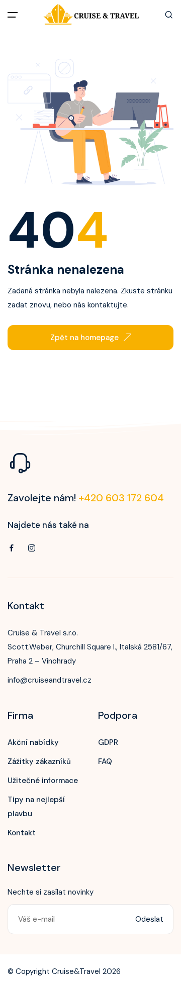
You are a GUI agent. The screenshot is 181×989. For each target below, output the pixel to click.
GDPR (108, 742)
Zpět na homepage (84, 338)
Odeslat (149, 919)
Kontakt (22, 833)
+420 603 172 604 (121, 497)
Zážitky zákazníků (39, 761)
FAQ (105, 761)
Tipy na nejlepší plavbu (36, 807)
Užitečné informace (43, 781)
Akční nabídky (33, 742)
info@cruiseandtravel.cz (50, 680)
